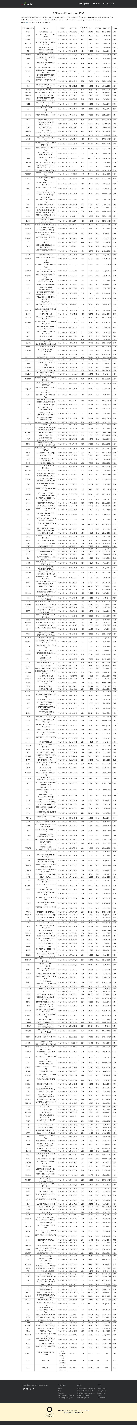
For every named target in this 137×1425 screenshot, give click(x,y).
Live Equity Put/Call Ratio (86, 1388)
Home (60, 1388)
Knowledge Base (84, 4)
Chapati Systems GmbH (76, 1410)
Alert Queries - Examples (66, 1395)
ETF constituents (83, 1395)
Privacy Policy (101, 1391)
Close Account (102, 1388)
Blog (59, 1391)
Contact (99, 1395)
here (26, 23)
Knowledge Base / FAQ (65, 1398)
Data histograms (83, 1398)
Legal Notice (101, 1398)
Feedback (61, 1393)
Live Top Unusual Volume (85, 1393)
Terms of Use (101, 1393)
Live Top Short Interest (85, 1391)
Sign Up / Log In (108, 4)
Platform (96, 4)
